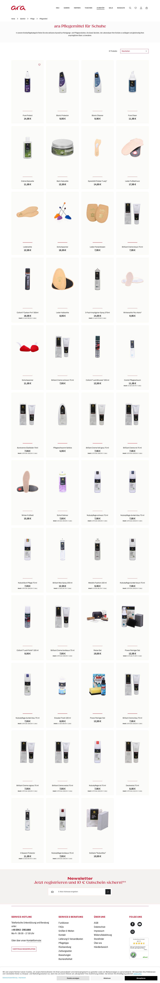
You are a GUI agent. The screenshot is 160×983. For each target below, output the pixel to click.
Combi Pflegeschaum (132, 380)
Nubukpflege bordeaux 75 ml (62, 853)
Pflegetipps (64, 943)
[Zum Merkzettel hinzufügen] (39, 64)
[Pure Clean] (132, 81)
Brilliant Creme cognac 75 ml (27, 785)
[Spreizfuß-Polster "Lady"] (97, 147)
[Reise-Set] (97, 616)
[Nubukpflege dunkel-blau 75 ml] (132, 481)
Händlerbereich (101, 947)
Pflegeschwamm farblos (62, 448)
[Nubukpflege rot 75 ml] (97, 751)
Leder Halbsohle (62, 312)
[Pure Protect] (27, 81)
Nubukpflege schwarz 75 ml (97, 515)
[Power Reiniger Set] (132, 616)
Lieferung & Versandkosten (71, 939)
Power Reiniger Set (132, 650)
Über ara (98, 943)
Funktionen (64, 923)
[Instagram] (132, 932)
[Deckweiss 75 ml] (132, 751)
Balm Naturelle (62, 181)
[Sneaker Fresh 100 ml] (62, 684)
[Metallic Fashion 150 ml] (97, 549)
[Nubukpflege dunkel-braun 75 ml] (132, 549)
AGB (96, 923)
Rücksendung (65, 947)
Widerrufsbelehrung (103, 935)
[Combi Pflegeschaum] (132, 346)
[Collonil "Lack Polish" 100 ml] (27, 616)
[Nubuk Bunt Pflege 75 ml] (27, 549)
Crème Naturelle (27, 181)
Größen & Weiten (66, 931)
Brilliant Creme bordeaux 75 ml (62, 650)
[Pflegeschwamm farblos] (62, 414)
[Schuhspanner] (62, 213)
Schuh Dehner (62, 515)
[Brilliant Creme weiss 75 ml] (62, 751)
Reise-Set (97, 650)
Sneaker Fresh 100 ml (62, 718)
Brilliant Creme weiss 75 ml (62, 785)
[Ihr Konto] (141, 8)
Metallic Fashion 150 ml (97, 583)
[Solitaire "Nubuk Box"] (97, 819)
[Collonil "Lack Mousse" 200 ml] (97, 346)
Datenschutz (99, 927)
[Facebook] (132, 924)
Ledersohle (27, 247)
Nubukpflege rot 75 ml (97, 785)
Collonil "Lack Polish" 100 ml (28, 650)
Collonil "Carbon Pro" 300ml (27, 312)
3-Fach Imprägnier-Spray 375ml (97, 312)
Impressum (99, 931)
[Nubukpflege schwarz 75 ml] (97, 481)
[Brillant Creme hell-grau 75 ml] (97, 414)
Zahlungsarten (65, 951)
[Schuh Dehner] (62, 481)
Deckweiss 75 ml (132, 785)
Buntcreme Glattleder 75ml (27, 448)
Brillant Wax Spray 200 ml (62, 583)
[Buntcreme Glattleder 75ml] (27, 414)
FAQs (61, 927)
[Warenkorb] (146, 8)
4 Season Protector (27, 853)
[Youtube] (139, 924)
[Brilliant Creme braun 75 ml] (132, 213)
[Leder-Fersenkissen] (97, 213)
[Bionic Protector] (62, 81)
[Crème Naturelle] (27, 147)
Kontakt (62, 935)
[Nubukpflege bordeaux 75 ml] (62, 819)
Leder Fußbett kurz (132, 181)
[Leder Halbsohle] (62, 279)
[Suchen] (130, 8)
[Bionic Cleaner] (97, 81)
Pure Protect (27, 115)
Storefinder (99, 939)
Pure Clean (132, 115)
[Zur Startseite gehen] (18, 8)
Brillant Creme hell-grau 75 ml (97, 448)
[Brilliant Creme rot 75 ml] (132, 414)
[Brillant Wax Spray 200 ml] (62, 549)
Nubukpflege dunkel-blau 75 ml (132, 515)
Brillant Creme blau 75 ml (132, 718)
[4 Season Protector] (27, 819)
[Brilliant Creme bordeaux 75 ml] (62, 616)
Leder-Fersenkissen (97, 247)
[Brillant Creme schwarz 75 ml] (62, 346)
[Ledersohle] (27, 213)
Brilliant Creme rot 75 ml (132, 448)
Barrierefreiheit (65, 959)
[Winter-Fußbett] (27, 481)
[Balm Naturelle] (62, 147)
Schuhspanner (62, 247)
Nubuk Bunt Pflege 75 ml (27, 583)
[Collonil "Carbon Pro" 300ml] (27, 279)
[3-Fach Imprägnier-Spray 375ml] (97, 279)
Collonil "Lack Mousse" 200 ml (97, 380)
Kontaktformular (34, 940)
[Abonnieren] (108, 891)
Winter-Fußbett (28, 515)
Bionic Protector (62, 115)
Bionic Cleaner (97, 115)
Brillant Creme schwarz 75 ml (62, 380)
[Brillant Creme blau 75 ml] (132, 684)
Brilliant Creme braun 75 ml (132, 247)
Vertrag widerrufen (24, 949)
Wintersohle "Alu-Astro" (132, 312)
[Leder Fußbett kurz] (132, 147)
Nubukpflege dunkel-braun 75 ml (132, 583)
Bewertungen (65, 955)
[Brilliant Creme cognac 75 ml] (27, 751)
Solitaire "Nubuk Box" (97, 853)
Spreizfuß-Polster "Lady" (97, 181)
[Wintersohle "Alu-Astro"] (132, 279)
